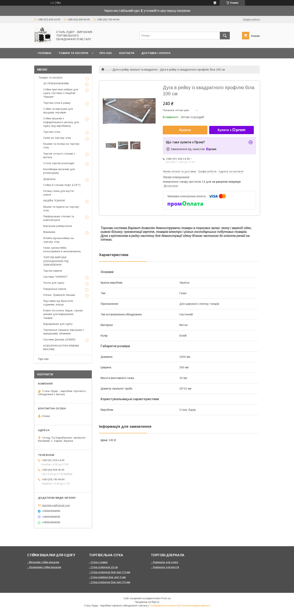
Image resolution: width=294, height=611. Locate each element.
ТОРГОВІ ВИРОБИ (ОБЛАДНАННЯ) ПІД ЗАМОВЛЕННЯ (56, 261)
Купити (185, 130)
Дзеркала (49, 178)
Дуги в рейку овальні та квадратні (134, 69)
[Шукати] (225, 35)
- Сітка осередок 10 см (103, 567)
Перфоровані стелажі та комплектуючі (58, 218)
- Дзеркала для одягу (164, 562)
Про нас (105, 53)
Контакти (126, 53)
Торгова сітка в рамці (56, 102)
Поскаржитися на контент (163, 605)
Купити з (224, 130)
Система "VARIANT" (55, 276)
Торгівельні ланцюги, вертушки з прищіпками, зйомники (63, 331)
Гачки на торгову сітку (57, 137)
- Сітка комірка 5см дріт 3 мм (107, 577)
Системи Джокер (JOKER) (59, 339)
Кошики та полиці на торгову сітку (61, 145)
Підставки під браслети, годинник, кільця (58, 302)
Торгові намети (52, 270)
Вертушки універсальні (57, 225)
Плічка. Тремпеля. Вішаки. (59, 294)
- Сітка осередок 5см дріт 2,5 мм (109, 572)
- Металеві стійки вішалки (43, 562)
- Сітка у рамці (98, 562)
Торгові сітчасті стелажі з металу (59, 155)
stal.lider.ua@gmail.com (56, 505)
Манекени (49, 231)
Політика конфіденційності (195, 605)
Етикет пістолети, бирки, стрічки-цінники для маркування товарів (63, 314)
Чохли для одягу (53, 282)
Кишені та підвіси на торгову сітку (61, 208)
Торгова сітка (51, 131)
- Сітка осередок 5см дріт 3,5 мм (109, 582)
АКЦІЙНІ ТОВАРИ (54, 200)
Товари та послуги (73, 53)
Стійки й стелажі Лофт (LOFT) (61, 184)
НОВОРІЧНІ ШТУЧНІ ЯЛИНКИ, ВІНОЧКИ (61, 347)
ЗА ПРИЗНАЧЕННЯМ (56, 83)
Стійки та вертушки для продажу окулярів (58, 110)
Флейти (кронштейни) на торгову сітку (58, 240)
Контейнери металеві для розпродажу (59, 171)
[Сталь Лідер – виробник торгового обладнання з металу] (42, 42)
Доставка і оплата (155, 53)
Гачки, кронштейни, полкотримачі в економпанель (62, 249)
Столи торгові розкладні (58, 163)
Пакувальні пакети (54, 288)
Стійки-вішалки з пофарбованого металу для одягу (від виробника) (61, 122)
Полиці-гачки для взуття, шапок (58, 192)
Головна (44, 53)
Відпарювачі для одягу (58, 323)
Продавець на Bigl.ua (147, 602)
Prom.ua (166, 598)
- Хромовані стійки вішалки (44, 567)
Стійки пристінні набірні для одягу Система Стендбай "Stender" (60, 93)
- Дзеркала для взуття (165, 567)
